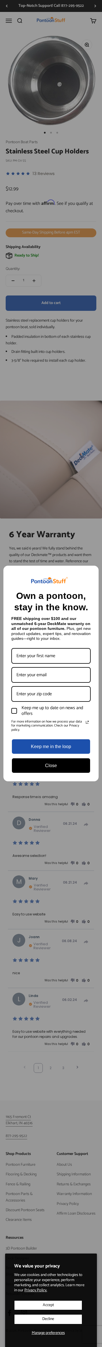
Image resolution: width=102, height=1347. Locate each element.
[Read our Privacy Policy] (87, 722)
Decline (48, 1319)
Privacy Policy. (35, 1290)
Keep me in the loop (51, 746)
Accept (48, 1305)
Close (51, 765)
